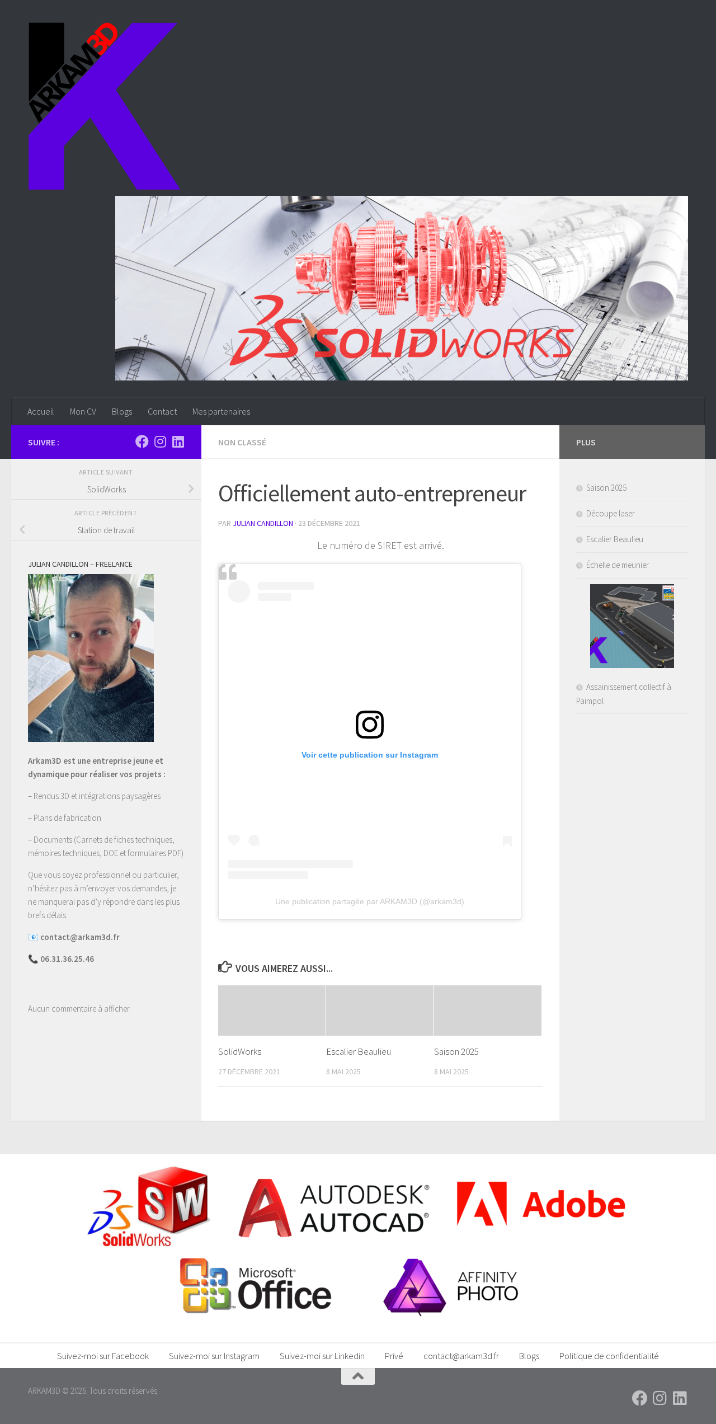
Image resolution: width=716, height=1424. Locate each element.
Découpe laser (610, 513)
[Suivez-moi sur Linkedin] (178, 441)
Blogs (122, 411)
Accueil (40, 411)
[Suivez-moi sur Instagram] (160, 441)
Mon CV (83, 411)
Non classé (242, 442)
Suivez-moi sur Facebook (103, 1355)
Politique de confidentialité (609, 1355)
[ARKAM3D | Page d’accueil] (104, 106)
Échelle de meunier (617, 565)
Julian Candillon (263, 523)
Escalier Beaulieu (358, 1051)
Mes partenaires (221, 411)
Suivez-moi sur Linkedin (322, 1355)
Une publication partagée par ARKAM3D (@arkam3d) (369, 901)
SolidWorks (239, 1051)
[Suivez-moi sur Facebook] (142, 441)
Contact (162, 411)
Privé (394, 1355)
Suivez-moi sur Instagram (214, 1355)
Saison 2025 (456, 1051)
